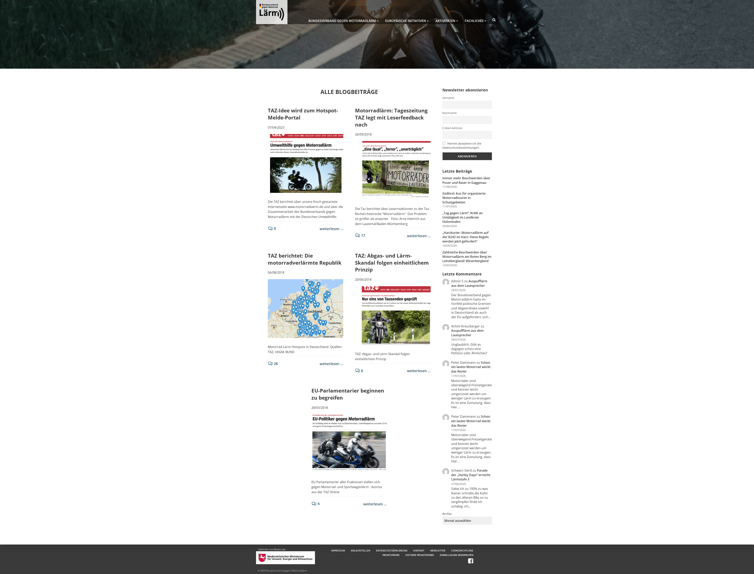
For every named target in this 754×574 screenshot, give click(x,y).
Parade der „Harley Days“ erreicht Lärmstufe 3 (470, 474)
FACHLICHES (474, 21)
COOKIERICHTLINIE (462, 550)
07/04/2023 (276, 127)
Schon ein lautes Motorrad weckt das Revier (470, 367)
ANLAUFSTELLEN (360, 550)
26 (276, 363)
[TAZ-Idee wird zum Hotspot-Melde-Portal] (305, 163)
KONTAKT (418, 550)
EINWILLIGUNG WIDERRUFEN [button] (456, 555)
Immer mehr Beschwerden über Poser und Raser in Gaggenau (466, 180)
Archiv (447, 514)
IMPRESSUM (338, 550)
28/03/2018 (319, 407)
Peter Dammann (463, 416)
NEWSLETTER (437, 550)
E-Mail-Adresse (452, 128)
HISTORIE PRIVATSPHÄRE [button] (419, 555)
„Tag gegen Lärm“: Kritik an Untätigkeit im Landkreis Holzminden (462, 217)
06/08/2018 (276, 272)
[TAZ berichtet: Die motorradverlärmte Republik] (305, 308)
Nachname (449, 113)
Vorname (448, 98)
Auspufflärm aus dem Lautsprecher (469, 283)
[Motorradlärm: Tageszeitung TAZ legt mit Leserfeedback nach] (392, 170)
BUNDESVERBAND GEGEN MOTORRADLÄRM (342, 21)
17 (363, 235)
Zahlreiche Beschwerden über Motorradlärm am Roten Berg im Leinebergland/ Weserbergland (466, 256)
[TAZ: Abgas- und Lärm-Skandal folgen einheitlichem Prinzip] (392, 315)
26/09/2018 (363, 134)
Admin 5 (457, 281)
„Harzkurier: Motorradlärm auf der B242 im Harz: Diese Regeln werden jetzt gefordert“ (465, 237)
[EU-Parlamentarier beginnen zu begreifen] (349, 443)
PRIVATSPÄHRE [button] (391, 555)
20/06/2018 (363, 279)
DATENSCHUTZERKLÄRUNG (391, 550)
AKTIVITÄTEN (445, 21)
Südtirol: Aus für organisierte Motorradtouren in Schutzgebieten (464, 197)
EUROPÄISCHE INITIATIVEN (405, 21)
